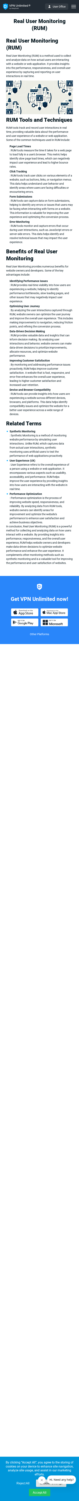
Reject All (23, 1483)
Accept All (39, 1492)
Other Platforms (39, 634)
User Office (59, 6)
